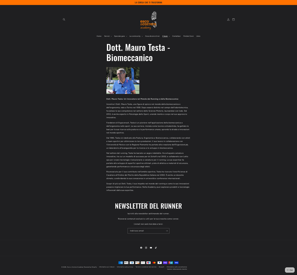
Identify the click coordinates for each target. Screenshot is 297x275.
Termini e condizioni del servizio (146, 267)
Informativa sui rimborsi (107, 267)
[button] (64, 19)
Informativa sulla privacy (125, 267)
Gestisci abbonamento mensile (177, 269)
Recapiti (161, 267)
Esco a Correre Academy (75, 267)
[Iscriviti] (166, 231)
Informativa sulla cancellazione (177, 267)
